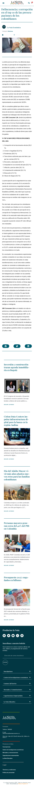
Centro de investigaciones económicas (16, 677)
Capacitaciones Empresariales (13, 696)
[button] (3, 2)
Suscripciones (8, 671)
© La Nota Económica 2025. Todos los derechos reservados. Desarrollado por (17, 783)
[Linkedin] (22, 635)
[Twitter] (8, 635)
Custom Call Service (10, 683)
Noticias (10, 31)
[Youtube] (13, 635)
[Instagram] (17, 635)
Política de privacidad (8, 772)
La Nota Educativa (9, 702)
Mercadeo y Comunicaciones (13, 690)
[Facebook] (4, 635)
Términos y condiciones (9, 769)
